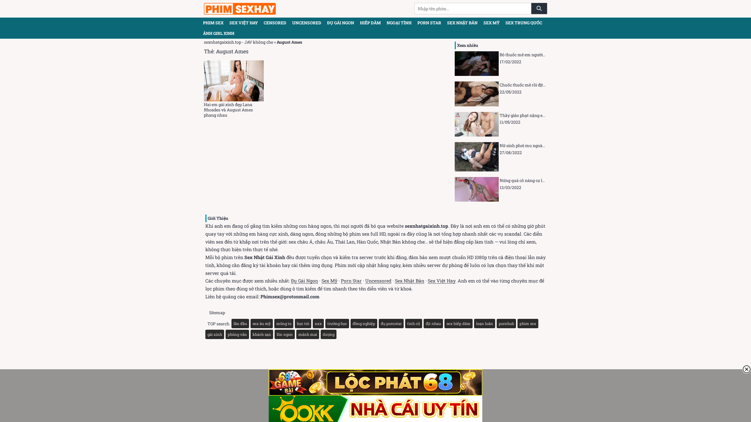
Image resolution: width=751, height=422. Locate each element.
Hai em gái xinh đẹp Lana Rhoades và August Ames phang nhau (228, 110)
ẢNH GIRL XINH (218, 33)
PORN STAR (429, 22)
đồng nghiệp (364, 323)
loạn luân (484, 323)
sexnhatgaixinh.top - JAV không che (238, 42)
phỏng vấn (237, 334)
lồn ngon (285, 334)
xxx (318, 323)
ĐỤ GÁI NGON (340, 22)
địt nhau (433, 323)
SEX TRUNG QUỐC (523, 22)
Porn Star (351, 281)
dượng (328, 334)
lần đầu (240, 323)
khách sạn (262, 334)
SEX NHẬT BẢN (462, 22)
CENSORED (275, 22)
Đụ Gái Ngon (304, 281)
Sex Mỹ (329, 281)
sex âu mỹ (262, 323)
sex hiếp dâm (458, 323)
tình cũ (413, 323)
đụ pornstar (391, 323)
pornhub (506, 323)
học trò (303, 323)
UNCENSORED (306, 22)
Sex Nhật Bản (409, 281)
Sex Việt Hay (243, 22)
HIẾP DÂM (370, 22)
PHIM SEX (213, 22)
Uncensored (378, 281)
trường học (337, 323)
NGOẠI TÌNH (399, 22)
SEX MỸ (491, 22)
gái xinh (214, 334)
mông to (283, 323)
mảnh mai (307, 334)
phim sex (528, 323)
